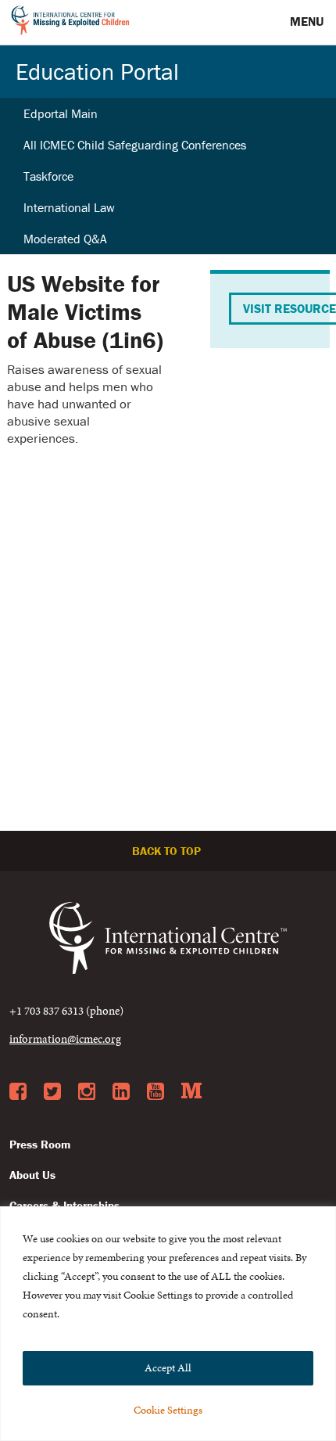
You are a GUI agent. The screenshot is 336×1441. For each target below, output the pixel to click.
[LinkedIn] (121, 1092)
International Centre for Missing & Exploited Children (70, 22)
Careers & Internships (64, 1205)
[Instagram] (86, 1092)
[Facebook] (18, 1092)
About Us (32, 1174)
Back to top (168, 850)
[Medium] (191, 1092)
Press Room (39, 1144)
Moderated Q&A (65, 238)
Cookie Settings (168, 1410)
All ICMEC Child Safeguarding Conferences (134, 145)
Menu (308, 21)
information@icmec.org (65, 1038)
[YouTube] (155, 1092)
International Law (69, 207)
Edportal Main (60, 113)
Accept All (168, 1367)
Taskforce (48, 176)
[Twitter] (52, 1092)
